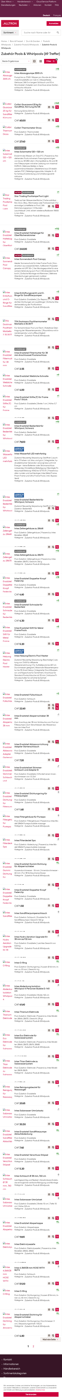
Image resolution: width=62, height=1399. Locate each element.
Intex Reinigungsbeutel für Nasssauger (27, 1088)
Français (57, 15)
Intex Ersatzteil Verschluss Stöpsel (31, 1155)
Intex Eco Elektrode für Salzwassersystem (25, 1036)
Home (4, 41)
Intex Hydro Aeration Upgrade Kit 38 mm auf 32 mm (31, 938)
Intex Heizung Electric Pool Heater (31, 656)
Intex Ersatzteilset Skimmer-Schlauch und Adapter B (28, 769)
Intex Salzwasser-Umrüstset (28, 1199)
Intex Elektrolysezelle (24, 1244)
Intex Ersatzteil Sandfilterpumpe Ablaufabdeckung (30, 1133)
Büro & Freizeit (16, 41)
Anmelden (54, 23)
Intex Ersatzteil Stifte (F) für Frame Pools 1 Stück (31, 398)
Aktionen (37, 5)
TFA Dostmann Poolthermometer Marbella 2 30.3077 (30, 322)
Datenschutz (40, 1390)
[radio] (34, 61)
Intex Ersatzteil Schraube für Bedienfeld (28, 606)
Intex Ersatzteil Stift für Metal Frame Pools (28, 629)
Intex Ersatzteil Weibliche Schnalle (31, 376)
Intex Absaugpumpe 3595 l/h (28, 73)
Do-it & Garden (33, 41)
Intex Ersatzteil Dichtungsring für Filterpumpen (30, 794)
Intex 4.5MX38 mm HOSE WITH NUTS (29, 1269)
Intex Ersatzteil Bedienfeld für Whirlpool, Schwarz (28, 427)
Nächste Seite (49, 1339)
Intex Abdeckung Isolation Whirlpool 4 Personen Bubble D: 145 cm (31, 988)
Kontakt (48, 5)
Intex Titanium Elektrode (26, 1012)
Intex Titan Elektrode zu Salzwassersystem (26, 1062)
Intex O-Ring (20, 963)
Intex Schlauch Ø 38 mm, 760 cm (30, 1176)
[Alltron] (10, 23)
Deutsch (46, 15)
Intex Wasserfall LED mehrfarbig (30, 454)
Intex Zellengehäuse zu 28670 (28, 555)
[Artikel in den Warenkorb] (57, 107)
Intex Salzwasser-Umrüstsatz (28, 1111)
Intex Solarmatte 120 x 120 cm (29, 152)
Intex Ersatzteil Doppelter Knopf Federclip (30, 579)
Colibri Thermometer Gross (28, 128)
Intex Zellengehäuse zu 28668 (28, 528)
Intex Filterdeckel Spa (25, 840)
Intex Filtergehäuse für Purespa (29, 817)
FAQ (57, 5)
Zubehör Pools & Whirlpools (26, 44)
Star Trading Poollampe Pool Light (31, 196)
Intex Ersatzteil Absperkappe (28, 1223)
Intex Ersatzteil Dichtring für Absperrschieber (28, 1316)
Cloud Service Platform (46, 2)
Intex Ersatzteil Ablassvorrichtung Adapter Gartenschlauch (31, 745)
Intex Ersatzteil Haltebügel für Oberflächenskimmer (29, 234)
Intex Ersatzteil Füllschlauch (28, 695)
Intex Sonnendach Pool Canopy (30, 259)
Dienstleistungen (8, 5)
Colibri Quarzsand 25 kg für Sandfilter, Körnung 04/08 (28, 105)
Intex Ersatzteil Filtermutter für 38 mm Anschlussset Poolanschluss (31, 354)
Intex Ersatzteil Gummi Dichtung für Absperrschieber (30, 865)
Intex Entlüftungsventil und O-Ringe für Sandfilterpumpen (29, 294)
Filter (51, 61)
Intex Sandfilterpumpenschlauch (30, 913)
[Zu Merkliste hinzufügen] (53, 107)
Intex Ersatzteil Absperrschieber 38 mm (31, 717)
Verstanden (31, 1394)
